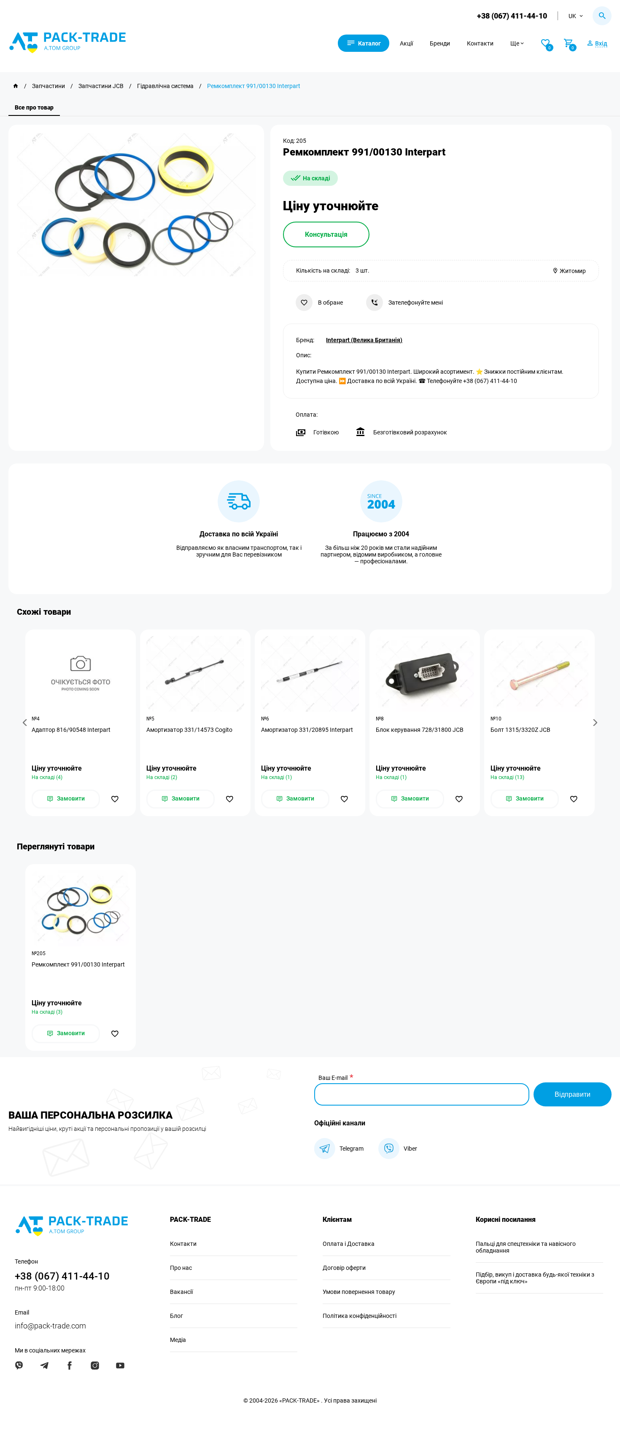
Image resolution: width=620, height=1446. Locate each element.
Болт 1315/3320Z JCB (520, 729)
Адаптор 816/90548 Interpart (71, 729)
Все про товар (34, 107)
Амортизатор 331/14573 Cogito (189, 729)
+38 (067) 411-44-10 (512, 15)
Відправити (572, 1094)
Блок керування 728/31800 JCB (420, 729)
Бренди (440, 43)
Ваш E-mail (333, 1077)
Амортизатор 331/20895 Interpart (307, 729)
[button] (26, 722)
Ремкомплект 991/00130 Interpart (78, 964)
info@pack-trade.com (50, 1325)
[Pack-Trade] (15, 85)
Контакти (480, 43)
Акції (406, 43)
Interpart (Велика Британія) (364, 340)
